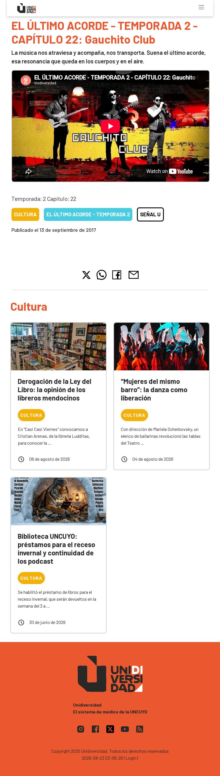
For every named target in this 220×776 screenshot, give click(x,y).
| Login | (131, 758)
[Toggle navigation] (201, 7)
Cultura (25, 214)
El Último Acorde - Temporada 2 (88, 214)
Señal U (150, 214)
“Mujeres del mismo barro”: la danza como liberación (154, 389)
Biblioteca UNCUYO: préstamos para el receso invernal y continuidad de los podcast (56, 548)
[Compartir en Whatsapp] (101, 275)
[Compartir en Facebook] (118, 274)
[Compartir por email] (133, 274)
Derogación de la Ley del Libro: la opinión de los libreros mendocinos (54, 389)
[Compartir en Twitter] (86, 275)
